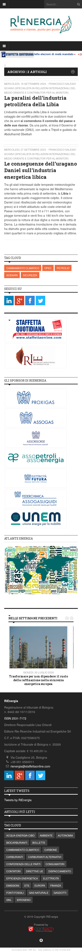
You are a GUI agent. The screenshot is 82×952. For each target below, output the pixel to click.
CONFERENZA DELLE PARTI (23, 864)
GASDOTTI (60, 892)
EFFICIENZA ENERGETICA (22, 878)
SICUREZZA (30, 275)
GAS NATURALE (38, 892)
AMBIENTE (46, 835)
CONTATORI (13, 871)
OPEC (48, 268)
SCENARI (12, 275)
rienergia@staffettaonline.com (30, 766)
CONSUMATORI (55, 864)
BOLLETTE (38, 842)
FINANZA (55, 885)
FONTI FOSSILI (15, 892)
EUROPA (39, 885)
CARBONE (50, 849)
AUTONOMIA (65, 835)
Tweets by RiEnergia (18, 800)
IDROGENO (23, 900)
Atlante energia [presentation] (18, 538)
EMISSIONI (12, 885)
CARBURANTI (14, 857)
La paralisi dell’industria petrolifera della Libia (35, 101)
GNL (9, 900)
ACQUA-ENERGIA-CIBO (20, 835)
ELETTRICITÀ (51, 878)
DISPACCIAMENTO (59, 871)
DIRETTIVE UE (34, 871)
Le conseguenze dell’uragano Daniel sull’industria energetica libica (40, 170)
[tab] (41, 538)
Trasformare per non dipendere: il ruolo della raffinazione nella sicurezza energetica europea (38, 680)
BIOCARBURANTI (16, 842)
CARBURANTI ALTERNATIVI (44, 857)
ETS (26, 885)
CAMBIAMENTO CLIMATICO (22, 268)
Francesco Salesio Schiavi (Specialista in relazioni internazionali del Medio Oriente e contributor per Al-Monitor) (40, 88)
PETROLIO (63, 268)
